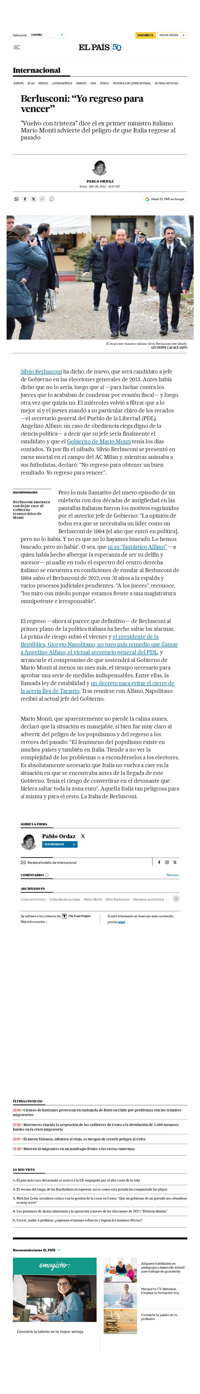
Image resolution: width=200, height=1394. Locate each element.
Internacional (36, 70)
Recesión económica (148, 899)
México (43, 83)
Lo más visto (24, 1169)
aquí (121, 922)
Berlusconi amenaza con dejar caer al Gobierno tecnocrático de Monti (31, 510)
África (104, 83)
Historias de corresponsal (132, 83)
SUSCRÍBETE (146, 35)
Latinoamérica (62, 83)
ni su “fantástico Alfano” (137, 546)
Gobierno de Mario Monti (99, 441)
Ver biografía (54, 844)
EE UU (31, 83)
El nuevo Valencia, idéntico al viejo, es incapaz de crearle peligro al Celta (84, 1139)
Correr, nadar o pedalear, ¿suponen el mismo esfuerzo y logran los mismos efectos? (79, 1220)
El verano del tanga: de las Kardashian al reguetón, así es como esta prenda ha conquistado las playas (92, 1189)
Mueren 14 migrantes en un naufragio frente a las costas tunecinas (79, 1149)
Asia (93, 83)
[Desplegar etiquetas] (176, 898)
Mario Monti (93, 899)
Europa (19, 83)
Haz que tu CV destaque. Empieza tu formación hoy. (160, 1291)
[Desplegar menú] (17, 47)
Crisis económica (33, 899)
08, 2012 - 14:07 (104, 186)
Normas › (173, 875)
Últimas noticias (166, 83)
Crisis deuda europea (65, 899)
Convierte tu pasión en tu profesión (159, 1317)
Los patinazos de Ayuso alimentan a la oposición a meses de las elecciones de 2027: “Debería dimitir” (92, 1211)
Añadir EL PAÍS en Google (167, 199)
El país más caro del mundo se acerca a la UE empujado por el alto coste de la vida (78, 1180)
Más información (33, 922)
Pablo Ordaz (100, 181)
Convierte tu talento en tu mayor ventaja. (50, 1331)
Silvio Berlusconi (41, 371)
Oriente (81, 83)
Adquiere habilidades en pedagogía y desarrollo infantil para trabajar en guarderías (163, 1267)
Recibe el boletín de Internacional (52, 862)
